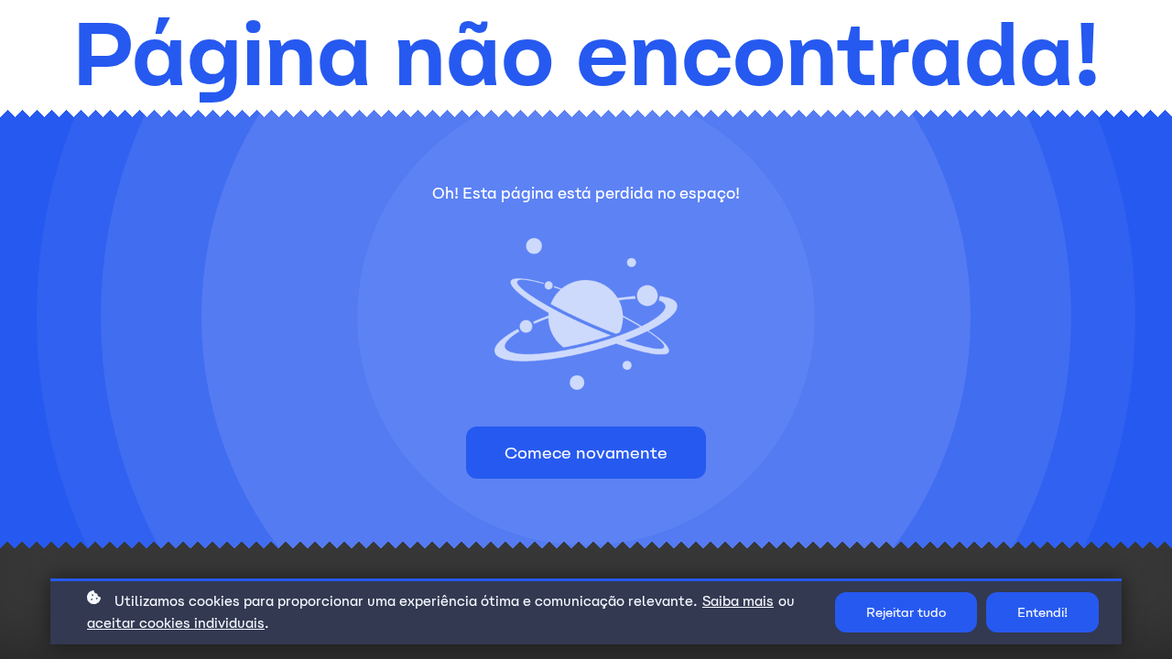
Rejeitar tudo (906, 612)
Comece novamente (586, 452)
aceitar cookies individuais (176, 623)
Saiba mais (738, 601)
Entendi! (1042, 612)
